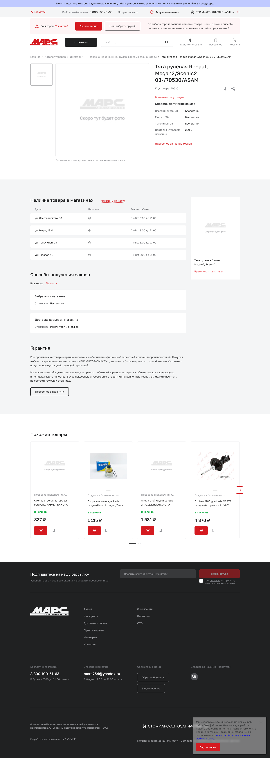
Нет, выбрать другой (122, 26)
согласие (215, 580)
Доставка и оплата (95, 623)
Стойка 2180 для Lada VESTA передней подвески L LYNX (213, 503)
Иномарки (90, 637)
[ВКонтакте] (220, 93)
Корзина (235, 44)
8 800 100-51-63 (101, 12)
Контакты (90, 644)
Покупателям (126, 12)
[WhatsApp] (232, 93)
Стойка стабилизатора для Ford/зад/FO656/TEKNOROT (52, 502)
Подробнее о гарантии (49, 391)
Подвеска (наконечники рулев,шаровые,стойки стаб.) (53, 495)
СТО (140, 623)
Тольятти (51, 283)
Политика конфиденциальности (157, 740)
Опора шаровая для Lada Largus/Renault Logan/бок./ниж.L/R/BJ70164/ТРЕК (105, 504)
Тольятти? (61, 26)
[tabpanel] (54, 490)
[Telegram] (214, 93)
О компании (145, 609)
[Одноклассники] (226, 93)
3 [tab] (140, 543)
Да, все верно (88, 26)
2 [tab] (138, 543)
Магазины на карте (113, 200)
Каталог (83, 42)
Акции (88, 609)
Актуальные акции (167, 12)
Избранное (215, 44)
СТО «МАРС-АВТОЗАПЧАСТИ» (215, 12)
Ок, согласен (208, 747)
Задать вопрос (151, 688)
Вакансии (143, 616)
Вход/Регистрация (191, 44)
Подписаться (219, 573)
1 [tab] (132, 543)
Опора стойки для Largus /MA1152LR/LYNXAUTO (157, 502)
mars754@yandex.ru (102, 673)
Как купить (91, 616)
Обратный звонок (153, 677)
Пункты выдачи (94, 630)
